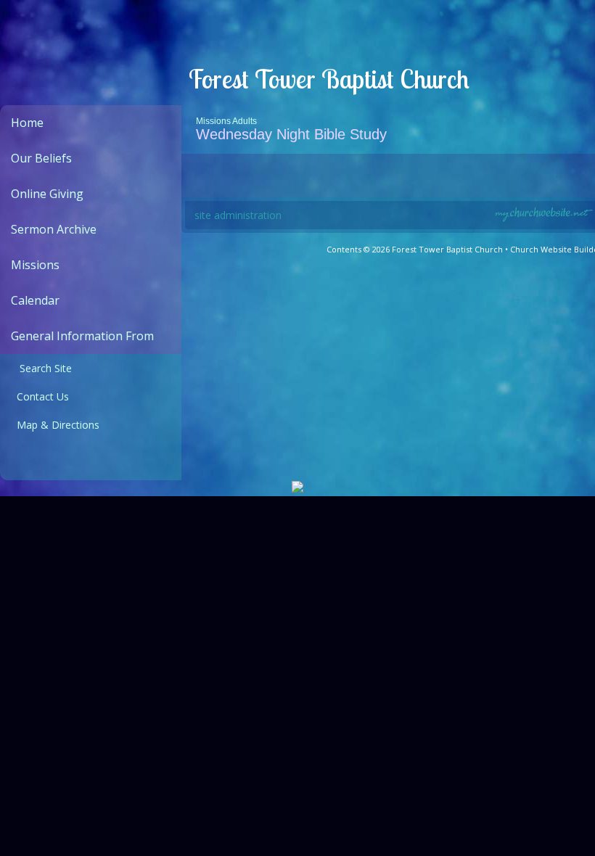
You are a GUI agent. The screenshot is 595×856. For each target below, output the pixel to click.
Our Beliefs (41, 158)
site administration (238, 215)
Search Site (41, 368)
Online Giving (47, 194)
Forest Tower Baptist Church (329, 78)
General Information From (82, 336)
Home (27, 123)
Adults (244, 121)
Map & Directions (55, 425)
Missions (35, 265)
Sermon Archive (54, 229)
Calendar (35, 300)
